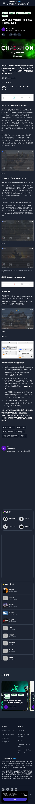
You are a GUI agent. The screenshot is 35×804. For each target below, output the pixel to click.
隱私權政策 (5, 742)
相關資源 (4, 726)
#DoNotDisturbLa (8, 427)
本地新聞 (12, 13)
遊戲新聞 (5, 16)
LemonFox (10, 28)
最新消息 (5, 13)
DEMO (3, 173)
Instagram (23, 413)
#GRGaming (21, 427)
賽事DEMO (20, 13)
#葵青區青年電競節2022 (10, 436)
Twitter (14, 413)
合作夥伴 (20, 726)
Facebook (5, 415)
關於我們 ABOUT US (8, 731)
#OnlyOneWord (8, 432)
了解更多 (24, 795)
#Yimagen (19, 432)
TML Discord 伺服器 (8, 734)
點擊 (9, 82)
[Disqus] (17, 479)
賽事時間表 (5, 738)
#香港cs (23, 436)
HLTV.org (20, 740)
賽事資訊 (27, 13)
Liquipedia (12, 78)
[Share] (15, 34)
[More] (19, 34)
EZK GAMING (21, 731)
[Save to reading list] (11, 34)
